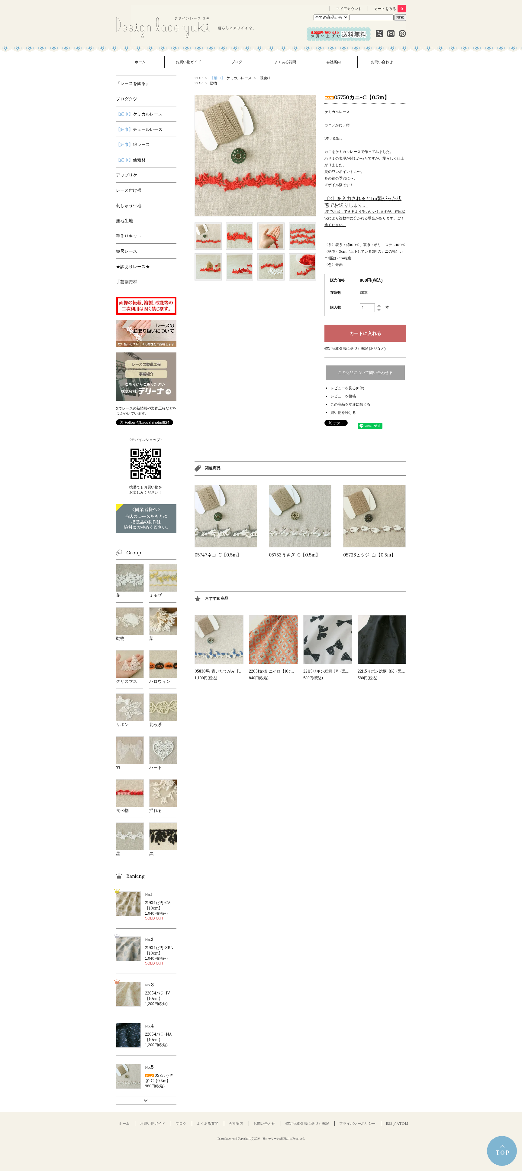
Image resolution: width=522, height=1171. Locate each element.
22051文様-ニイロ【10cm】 (273, 671)
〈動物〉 (265, 78)
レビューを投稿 (343, 396)
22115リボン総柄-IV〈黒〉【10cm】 (335, 671)
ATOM (402, 1123)
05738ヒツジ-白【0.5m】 (369, 555)
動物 (213, 83)
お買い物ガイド (188, 62)
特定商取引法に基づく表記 (307, 1123)
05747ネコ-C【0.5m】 (218, 555)
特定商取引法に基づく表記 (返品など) (355, 348)
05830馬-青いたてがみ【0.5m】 (223, 671)
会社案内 (333, 62)
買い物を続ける (343, 412)
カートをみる (388, 8)
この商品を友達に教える (350, 404)
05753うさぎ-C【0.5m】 (294, 555)
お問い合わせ (382, 62)
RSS (389, 1123)
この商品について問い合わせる (365, 372)
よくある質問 (285, 62)
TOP (199, 78)
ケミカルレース (231, 78)
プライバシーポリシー (357, 1123)
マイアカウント (349, 8)
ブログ (236, 62)
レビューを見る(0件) (347, 388)
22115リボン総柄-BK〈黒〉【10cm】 (390, 671)
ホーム (140, 62)
